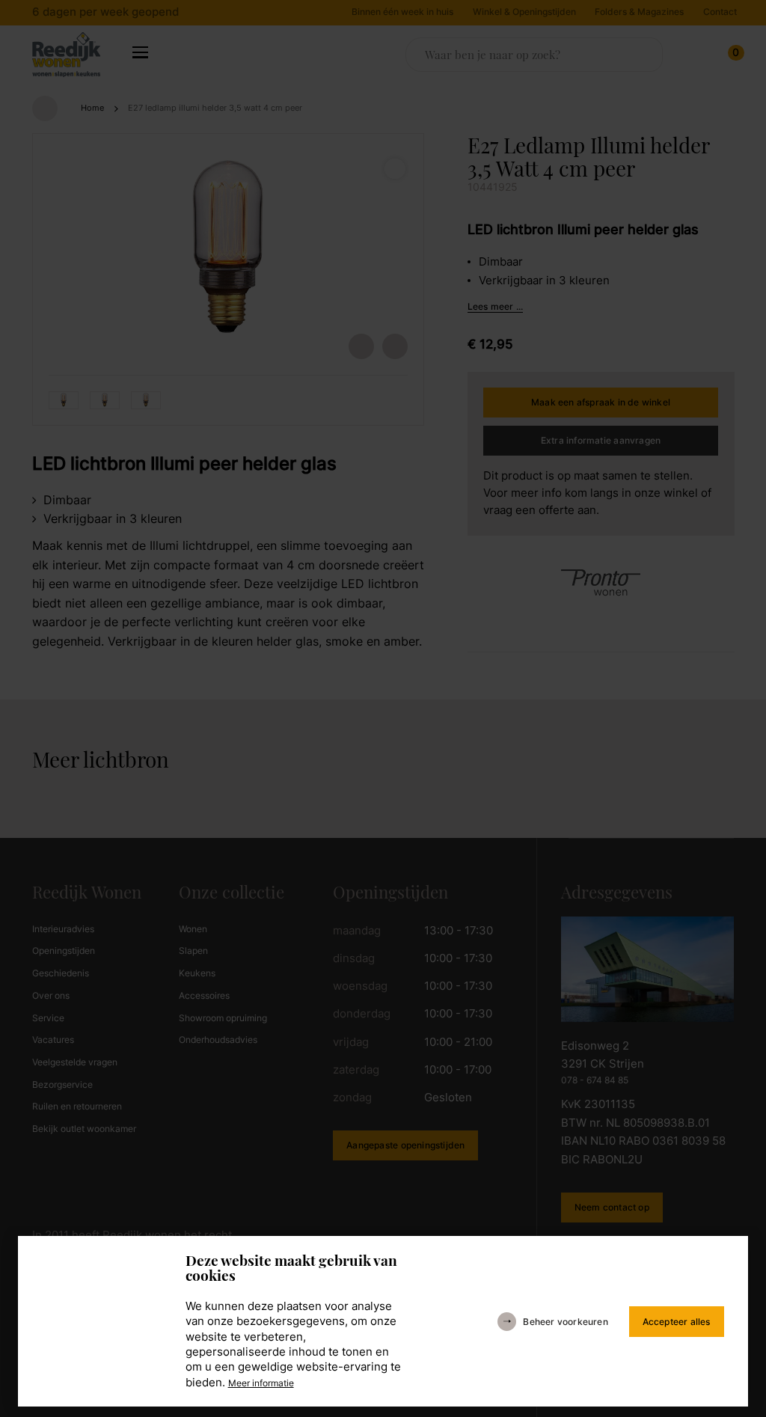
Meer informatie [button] (288, 1378)
